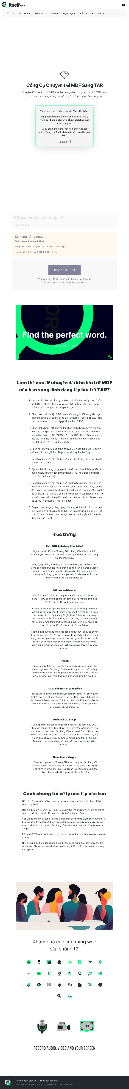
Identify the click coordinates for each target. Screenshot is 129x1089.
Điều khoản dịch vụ (54, 120)
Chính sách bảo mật (78, 120)
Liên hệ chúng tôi (66, 1084)
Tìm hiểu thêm (80, 111)
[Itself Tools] (64, 1035)
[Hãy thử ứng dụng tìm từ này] (64, 333)
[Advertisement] (64, 42)
